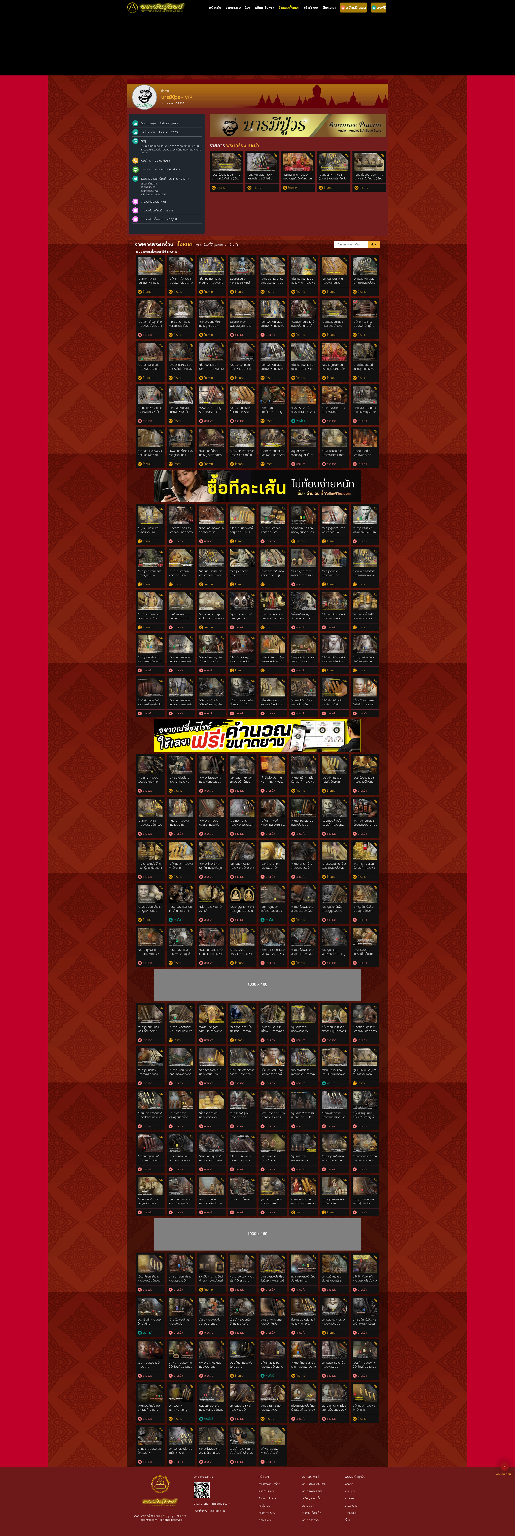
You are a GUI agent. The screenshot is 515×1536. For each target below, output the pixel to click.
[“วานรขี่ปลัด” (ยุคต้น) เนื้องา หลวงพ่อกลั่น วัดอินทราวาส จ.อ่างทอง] (334, 844)
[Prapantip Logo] (160, 1478)
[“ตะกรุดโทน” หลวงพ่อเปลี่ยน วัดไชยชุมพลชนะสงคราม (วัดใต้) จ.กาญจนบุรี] (150, 1007)
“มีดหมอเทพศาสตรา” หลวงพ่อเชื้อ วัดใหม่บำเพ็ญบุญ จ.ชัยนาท (242, 455)
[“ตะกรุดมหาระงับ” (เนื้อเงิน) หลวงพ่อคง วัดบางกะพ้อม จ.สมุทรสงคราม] (273, 1007)
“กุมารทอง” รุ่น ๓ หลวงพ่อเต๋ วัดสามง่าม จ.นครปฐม (240, 1117)
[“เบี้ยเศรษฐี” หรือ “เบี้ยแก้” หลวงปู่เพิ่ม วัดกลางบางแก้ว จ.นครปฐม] (211, 680)
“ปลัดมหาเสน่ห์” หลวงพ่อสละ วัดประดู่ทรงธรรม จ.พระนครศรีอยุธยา (364, 457)
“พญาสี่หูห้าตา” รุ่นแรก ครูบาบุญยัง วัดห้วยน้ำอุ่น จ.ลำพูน (297, 179)
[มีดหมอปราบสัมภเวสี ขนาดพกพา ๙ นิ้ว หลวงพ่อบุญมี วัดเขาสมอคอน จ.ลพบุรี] (303, 1299)
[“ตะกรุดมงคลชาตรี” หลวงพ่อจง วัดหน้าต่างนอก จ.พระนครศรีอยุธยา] (303, 800)
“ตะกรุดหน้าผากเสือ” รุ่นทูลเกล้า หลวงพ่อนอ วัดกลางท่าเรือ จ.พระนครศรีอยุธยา (302, 784)
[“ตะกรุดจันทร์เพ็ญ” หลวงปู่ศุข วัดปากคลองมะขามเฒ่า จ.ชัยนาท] (211, 302)
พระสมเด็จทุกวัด (355, 1476)
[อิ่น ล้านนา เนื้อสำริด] (242, 1179)
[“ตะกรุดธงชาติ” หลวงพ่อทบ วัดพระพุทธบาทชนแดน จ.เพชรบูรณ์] (334, 551)
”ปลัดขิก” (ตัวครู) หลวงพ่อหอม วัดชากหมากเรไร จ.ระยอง (241, 661)
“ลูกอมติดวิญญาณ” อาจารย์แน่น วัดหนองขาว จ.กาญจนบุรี (181, 369)
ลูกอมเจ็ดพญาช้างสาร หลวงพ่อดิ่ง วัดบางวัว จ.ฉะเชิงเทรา (271, 1205)
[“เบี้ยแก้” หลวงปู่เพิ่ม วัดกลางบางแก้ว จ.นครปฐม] (303, 594)
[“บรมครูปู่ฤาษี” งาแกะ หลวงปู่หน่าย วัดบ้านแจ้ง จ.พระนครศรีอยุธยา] (242, 887)
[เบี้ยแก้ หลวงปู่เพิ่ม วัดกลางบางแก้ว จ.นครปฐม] (242, 1299)
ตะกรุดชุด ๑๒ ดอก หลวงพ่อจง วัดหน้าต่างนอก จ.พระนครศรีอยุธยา (272, 1412)
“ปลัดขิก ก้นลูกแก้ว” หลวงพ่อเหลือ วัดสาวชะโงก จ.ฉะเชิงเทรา (365, 1031)
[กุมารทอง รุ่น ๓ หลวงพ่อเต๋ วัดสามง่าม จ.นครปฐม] (242, 1256)
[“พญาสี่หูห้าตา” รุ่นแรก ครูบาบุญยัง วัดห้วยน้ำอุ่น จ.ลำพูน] (334, 345)
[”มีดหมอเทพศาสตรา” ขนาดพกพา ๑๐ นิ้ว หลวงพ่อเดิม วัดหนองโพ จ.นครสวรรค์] (150, 388)
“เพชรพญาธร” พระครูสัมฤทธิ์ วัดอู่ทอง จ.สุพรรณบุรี (180, 1117)
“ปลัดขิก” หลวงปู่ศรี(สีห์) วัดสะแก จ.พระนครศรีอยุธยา (333, 782)
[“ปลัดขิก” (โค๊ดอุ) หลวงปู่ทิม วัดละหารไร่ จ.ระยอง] (211, 431)
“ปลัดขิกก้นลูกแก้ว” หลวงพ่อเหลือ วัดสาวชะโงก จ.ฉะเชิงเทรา (211, 1160)
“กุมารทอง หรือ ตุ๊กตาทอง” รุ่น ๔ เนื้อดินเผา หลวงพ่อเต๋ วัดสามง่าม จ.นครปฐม (150, 870)
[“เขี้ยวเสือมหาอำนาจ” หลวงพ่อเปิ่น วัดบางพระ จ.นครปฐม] (273, 680)
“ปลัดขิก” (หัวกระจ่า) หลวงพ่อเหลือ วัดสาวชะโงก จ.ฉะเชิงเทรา (181, 283)
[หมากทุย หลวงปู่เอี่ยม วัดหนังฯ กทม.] (303, 1256)
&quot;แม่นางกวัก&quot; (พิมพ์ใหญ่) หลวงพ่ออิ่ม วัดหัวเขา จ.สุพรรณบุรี (241, 285)
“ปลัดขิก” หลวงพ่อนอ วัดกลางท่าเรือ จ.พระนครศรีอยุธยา (211, 532)
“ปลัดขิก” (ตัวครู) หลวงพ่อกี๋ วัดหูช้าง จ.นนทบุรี (363, 326)
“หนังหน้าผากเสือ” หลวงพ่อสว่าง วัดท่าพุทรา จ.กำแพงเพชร (333, 455)
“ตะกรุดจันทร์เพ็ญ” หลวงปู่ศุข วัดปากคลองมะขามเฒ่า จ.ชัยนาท (210, 328)
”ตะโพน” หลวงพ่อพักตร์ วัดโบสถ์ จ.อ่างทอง (179, 575)
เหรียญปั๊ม (351, 1512)
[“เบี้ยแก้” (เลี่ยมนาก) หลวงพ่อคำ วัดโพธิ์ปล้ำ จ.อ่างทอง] (273, 1050)
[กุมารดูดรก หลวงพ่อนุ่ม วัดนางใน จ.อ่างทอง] (334, 1179)
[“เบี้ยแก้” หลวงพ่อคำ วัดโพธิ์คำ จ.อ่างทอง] (365, 680)
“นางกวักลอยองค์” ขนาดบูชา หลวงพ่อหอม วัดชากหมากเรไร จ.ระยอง (365, 371)
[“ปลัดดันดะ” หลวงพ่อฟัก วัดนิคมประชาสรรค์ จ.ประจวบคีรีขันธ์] (181, 844)
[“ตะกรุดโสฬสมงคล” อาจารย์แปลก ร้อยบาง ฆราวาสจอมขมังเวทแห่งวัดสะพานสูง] (303, 887)
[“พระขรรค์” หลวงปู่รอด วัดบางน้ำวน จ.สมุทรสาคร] (211, 388)
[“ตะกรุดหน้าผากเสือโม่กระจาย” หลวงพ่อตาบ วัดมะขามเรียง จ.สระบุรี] (273, 594)
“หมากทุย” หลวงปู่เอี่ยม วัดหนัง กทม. (148, 780)
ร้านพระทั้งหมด (289, 7)
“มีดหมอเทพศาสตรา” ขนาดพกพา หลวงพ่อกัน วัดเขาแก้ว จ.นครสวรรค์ (272, 371)
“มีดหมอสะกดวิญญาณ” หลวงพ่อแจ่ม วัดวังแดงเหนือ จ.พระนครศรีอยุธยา (241, 956)
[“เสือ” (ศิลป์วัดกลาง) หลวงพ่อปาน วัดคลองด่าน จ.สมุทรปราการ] (334, 388)
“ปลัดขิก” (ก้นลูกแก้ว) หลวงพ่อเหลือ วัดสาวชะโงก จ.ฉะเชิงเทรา (150, 326)
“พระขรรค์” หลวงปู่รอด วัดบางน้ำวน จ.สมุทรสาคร (210, 412)
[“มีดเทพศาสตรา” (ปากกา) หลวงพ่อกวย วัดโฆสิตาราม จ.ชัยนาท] (211, 345)
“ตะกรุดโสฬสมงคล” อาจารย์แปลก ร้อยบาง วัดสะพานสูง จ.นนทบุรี (302, 956)
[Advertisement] (257, 43)
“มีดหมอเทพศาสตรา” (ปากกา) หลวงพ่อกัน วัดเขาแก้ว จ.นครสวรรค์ (365, 285)
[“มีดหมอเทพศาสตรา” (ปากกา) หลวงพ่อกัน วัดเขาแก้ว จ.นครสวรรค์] (365, 259)
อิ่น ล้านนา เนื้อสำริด (241, 1199)
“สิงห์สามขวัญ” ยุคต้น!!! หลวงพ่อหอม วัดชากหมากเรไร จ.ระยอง (211, 620)
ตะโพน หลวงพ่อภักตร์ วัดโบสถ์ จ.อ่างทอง (180, 1365)
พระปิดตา (308, 1505)
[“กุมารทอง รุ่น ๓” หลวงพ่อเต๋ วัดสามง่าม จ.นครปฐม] (303, 1136)
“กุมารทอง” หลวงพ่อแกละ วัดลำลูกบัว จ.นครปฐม (180, 1203)
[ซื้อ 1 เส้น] (257, 472)
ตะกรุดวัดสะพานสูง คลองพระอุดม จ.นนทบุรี (210, 1367)
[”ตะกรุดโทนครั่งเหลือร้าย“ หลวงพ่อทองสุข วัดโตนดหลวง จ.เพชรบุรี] (303, 1342)
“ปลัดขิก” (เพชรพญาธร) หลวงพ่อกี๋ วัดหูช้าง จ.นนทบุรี (150, 455)
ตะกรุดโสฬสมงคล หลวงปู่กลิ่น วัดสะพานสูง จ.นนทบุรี (364, 1203)
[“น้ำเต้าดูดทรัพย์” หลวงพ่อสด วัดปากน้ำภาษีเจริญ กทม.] (211, 1093)
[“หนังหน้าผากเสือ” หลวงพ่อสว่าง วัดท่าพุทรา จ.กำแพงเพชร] (334, 431)
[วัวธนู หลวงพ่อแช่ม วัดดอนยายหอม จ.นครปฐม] (211, 1299)
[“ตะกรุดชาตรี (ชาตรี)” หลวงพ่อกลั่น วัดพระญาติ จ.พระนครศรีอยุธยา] (273, 930)
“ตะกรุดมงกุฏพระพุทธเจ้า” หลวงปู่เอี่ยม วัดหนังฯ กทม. (333, 954)
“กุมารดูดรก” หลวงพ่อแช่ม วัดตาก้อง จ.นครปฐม (180, 326)
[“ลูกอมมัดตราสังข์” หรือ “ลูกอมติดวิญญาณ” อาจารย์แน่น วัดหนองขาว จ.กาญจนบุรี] (242, 594)
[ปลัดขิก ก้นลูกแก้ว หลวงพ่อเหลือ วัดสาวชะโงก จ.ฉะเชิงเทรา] (365, 1256)
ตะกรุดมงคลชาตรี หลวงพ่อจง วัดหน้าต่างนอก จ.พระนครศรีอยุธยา (241, 1412)
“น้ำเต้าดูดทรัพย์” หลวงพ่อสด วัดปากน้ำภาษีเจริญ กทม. (208, 1119)
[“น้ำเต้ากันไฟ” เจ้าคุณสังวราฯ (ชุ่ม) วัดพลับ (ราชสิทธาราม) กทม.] (334, 1007)
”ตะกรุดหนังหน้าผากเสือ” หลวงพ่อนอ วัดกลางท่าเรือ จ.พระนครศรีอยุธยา (364, 663)
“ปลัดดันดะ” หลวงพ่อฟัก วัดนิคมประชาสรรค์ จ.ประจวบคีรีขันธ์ (181, 870)
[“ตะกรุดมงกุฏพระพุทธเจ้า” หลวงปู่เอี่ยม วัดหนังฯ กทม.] (334, 930)
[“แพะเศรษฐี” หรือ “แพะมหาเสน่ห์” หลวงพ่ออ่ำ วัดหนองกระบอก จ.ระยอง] (303, 388)
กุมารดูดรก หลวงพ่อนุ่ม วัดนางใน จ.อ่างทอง (333, 1203)
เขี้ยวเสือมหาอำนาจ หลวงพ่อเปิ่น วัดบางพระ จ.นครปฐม (149, 1280)
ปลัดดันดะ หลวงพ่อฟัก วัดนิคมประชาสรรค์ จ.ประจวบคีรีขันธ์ (241, 1369)
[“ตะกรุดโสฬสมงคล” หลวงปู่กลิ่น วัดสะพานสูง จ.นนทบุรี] (150, 551)
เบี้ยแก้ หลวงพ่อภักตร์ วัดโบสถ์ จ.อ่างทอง (364, 1365)
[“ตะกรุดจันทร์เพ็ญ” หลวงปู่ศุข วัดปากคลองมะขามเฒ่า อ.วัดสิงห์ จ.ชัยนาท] (365, 887)
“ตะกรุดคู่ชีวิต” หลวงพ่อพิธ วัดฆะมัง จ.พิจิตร (333, 532)
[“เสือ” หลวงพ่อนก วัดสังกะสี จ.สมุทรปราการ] (211, 887)
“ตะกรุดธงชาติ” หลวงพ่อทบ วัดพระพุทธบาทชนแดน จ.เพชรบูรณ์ (333, 577)
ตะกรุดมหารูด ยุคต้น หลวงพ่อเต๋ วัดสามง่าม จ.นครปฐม (333, 1367)
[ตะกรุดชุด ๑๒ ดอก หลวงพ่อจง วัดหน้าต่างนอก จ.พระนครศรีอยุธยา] (273, 1386)
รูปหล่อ (349, 1498)
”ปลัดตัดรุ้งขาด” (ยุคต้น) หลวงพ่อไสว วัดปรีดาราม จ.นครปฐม (272, 661)
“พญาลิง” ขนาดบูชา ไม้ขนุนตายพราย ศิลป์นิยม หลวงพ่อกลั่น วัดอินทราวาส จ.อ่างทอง (365, 827)
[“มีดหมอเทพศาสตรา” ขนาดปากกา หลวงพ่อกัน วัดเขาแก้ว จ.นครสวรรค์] (150, 1093)
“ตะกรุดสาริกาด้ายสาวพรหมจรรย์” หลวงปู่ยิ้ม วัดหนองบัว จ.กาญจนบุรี (303, 870)
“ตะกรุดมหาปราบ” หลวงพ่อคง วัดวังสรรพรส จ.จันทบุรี (148, 1074)
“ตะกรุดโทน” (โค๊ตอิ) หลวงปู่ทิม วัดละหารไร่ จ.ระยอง (302, 532)
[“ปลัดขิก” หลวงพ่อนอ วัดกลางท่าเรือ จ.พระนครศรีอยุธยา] (211, 508)
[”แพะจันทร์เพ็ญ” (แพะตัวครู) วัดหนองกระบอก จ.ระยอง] (181, 431)
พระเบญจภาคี (310, 1476)
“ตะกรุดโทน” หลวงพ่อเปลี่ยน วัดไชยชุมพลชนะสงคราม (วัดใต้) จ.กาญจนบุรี (149, 1033)
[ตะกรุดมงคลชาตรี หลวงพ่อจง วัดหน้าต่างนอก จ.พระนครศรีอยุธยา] (242, 1386)
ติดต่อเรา (329, 7)
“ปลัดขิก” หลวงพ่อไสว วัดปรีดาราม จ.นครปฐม (240, 412)
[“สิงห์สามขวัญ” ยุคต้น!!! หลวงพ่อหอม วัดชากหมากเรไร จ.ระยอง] (211, 594)
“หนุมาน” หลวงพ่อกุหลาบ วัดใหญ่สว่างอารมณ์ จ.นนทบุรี (148, 534)
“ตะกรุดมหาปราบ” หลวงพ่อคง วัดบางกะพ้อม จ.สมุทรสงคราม (150, 661)
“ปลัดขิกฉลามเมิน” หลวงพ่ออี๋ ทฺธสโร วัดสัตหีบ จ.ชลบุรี (150, 704)
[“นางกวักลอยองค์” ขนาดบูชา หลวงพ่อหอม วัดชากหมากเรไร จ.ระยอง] (365, 345)
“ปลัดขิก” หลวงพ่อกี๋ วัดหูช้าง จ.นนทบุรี (241, 530)
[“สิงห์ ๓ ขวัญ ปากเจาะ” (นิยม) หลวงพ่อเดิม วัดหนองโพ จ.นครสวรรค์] (334, 1050)
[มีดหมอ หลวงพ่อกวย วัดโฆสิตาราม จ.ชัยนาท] (181, 1429)
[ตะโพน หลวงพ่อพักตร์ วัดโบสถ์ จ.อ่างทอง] (273, 1429)
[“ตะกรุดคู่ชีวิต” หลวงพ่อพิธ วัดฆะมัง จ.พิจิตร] (334, 508)
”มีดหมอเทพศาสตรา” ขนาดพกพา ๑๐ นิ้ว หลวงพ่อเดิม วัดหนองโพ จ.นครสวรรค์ (150, 414)
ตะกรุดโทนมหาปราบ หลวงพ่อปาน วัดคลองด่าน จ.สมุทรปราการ (180, 1282)
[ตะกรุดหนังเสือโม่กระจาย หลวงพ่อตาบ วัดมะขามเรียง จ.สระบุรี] (303, 1179)
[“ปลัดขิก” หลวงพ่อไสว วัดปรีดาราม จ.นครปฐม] (242, 388)
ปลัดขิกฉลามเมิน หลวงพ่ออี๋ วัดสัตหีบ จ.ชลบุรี (272, 1367)
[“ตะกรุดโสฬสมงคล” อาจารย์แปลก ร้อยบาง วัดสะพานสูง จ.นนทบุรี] (303, 930)
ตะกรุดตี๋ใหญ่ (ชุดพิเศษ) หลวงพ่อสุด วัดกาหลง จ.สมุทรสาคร (332, 1282)
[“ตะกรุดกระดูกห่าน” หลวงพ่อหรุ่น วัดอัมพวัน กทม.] (334, 259)
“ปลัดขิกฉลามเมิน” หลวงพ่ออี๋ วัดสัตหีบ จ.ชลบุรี (149, 369)
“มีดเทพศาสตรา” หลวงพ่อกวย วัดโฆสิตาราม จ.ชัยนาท (241, 825)
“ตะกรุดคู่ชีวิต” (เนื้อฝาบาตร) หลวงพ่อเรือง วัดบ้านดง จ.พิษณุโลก (241, 1033)
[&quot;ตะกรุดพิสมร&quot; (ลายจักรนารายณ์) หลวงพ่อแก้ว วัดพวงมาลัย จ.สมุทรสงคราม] (242, 302)
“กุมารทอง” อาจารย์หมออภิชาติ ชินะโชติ (302, 1115)
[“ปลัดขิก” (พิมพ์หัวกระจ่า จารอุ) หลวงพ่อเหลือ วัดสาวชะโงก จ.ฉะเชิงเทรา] (242, 1136)
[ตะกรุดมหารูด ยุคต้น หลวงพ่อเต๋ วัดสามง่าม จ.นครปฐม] (334, 1342)
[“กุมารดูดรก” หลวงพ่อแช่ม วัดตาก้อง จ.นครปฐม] (181, 302)
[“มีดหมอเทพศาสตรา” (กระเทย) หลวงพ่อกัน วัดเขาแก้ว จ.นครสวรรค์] (211, 259)
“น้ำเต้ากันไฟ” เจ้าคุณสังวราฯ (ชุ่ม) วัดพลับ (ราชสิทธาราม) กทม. (334, 1031)
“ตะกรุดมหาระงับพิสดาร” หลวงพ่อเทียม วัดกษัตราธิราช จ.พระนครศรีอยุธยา (211, 827)
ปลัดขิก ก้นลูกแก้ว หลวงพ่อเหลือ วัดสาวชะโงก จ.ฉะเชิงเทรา (365, 1280)
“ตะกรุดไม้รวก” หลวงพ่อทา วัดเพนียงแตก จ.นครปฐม (303, 704)
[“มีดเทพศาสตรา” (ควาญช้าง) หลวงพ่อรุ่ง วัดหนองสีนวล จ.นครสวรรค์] (303, 1050)
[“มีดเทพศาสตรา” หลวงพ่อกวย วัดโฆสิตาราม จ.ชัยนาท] (242, 800)
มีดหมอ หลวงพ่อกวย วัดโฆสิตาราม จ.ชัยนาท (180, 1453)
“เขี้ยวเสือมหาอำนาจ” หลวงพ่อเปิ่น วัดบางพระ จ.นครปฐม (272, 704)
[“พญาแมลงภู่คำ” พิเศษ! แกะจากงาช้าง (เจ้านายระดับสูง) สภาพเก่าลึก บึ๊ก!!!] (211, 1007)
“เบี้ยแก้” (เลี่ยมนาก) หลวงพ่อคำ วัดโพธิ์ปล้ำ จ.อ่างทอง (272, 1074)
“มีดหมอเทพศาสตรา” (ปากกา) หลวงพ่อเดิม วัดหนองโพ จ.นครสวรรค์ (333, 179)
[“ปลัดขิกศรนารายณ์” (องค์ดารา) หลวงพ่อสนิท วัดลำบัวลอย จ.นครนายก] (211, 930)
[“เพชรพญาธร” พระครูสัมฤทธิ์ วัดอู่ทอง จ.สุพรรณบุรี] (181, 1093)
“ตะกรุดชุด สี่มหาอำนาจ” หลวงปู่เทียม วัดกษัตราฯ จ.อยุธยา (271, 414)
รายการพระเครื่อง (238, 7)
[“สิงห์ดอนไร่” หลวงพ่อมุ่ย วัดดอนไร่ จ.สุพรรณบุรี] (150, 1179)
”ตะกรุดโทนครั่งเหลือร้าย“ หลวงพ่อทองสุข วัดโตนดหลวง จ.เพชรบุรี (303, 1369)
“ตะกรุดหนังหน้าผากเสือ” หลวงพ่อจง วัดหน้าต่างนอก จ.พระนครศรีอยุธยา (180, 1076)
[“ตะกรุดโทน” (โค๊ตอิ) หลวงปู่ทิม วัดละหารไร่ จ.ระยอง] (303, 508)
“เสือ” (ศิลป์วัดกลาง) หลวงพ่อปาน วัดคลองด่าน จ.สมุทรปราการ (333, 414)
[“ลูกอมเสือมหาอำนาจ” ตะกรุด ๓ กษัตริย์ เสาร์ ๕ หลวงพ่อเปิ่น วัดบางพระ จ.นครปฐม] (150, 887)
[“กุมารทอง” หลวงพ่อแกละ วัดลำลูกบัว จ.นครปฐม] (181, 1179)
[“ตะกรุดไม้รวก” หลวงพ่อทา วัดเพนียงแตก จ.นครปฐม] (303, 680)
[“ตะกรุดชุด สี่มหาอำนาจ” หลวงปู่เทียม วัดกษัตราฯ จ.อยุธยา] (273, 388)
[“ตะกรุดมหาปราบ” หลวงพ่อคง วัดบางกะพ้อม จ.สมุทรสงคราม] (150, 637)
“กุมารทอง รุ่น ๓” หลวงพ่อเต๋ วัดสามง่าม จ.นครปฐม (302, 1160)
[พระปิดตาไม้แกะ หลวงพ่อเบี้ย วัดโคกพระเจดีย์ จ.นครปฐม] (211, 1179)
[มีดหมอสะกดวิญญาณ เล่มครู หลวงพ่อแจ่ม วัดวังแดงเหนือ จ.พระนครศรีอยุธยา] (181, 1386)
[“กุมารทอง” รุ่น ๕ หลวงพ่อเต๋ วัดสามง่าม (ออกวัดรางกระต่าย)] (303, 1007)
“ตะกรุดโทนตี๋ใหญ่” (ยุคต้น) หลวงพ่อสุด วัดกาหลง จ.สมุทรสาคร (210, 870)
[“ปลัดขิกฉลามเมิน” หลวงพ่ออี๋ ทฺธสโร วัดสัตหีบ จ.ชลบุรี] (150, 680)
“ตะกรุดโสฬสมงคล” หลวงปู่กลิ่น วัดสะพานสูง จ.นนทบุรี (149, 575)
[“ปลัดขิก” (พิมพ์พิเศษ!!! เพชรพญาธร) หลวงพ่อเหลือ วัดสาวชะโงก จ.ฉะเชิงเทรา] (273, 800)
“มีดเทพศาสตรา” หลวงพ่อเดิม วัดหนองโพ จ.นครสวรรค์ (150, 825)
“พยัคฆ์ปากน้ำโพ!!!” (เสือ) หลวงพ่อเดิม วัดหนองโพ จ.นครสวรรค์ (365, 620)
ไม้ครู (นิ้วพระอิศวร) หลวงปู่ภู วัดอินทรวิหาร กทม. (179, 1324)
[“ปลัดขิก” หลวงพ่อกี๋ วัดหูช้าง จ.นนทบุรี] (242, 508)
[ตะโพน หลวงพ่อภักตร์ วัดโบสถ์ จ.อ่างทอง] (181, 1342)
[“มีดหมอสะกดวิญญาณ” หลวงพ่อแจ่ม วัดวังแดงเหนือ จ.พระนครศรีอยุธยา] (242, 930)
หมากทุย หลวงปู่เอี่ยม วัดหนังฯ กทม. (303, 1278)
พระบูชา (350, 1491)
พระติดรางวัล (310, 1520)
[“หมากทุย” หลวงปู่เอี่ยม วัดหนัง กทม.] (150, 757)
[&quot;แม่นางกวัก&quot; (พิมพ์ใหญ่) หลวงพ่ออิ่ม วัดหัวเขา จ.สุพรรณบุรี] (242, 259)
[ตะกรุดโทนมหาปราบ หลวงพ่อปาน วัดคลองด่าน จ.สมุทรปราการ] (181, 1256)
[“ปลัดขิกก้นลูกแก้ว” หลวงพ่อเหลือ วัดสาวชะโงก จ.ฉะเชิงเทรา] (211, 1136)
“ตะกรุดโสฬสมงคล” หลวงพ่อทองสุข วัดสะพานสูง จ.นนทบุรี (210, 782)
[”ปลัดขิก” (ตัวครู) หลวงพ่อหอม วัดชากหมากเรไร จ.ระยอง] (242, 637)
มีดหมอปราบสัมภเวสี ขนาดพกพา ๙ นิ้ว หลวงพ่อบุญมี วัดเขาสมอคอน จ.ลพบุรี (303, 1326)
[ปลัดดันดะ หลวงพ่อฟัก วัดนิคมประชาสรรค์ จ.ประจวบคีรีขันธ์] (242, 1342)
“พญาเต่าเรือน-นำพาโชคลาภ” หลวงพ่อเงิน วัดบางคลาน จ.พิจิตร (303, 663)
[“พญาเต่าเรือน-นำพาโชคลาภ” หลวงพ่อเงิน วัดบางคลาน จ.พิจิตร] (303, 637)
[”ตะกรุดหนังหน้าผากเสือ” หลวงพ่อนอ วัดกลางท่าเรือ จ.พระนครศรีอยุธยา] (365, 637)
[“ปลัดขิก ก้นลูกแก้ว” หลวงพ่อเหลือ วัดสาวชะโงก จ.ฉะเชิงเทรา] (365, 1007)
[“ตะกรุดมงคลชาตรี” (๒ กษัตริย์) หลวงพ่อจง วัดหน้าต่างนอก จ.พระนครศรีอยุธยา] (181, 1007)
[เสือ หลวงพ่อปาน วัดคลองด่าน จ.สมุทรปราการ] (150, 1342)
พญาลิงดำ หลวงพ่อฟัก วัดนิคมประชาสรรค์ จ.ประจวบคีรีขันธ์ (149, 1326)
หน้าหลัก (215, 7)
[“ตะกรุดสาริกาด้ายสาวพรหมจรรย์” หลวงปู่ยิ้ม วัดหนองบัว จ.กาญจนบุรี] (303, 844)
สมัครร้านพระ (267, 1512)
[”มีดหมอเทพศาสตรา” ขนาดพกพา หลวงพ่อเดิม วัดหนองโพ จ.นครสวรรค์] (181, 637)
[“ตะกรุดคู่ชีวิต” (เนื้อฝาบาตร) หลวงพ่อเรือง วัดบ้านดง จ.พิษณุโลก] (242, 1007)
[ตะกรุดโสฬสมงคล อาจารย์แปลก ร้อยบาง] (211, 1429)
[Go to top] (504, 1466)
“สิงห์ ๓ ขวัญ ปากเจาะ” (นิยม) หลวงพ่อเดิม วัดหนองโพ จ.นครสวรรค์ (333, 1076)
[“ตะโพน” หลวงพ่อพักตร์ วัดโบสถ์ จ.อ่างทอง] (273, 508)
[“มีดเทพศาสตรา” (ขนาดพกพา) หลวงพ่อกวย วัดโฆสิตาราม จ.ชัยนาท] (150, 259)
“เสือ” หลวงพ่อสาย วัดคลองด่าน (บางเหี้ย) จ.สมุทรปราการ (149, 618)
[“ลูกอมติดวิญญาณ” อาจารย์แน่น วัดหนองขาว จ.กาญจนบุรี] (181, 345)
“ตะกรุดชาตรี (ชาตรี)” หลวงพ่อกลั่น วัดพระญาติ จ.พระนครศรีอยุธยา (273, 956)
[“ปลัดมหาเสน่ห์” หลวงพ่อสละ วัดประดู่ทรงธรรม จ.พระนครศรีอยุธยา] (365, 431)
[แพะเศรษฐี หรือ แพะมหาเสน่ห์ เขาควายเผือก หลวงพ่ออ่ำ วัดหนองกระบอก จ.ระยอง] (150, 1386)
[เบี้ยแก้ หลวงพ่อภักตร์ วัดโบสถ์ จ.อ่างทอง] (365, 1342)
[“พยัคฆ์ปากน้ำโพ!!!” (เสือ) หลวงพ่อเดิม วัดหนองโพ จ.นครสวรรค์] (365, 594)
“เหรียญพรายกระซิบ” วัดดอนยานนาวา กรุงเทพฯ (271, 1160)
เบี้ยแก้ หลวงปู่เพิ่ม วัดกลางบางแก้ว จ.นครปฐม (240, 1324)
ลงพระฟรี (265, 1520)
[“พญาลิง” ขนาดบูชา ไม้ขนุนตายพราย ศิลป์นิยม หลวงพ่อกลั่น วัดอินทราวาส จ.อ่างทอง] (365, 800)
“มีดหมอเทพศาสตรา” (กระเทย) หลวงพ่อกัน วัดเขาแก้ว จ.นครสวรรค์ (211, 285)
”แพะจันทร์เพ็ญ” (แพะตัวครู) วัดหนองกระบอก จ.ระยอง (181, 455)
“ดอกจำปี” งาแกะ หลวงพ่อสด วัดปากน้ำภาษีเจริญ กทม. (270, 870)
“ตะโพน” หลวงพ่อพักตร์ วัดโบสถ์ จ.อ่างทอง (271, 532)
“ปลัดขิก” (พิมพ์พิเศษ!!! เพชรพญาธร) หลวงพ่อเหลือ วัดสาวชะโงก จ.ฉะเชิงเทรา (273, 827)
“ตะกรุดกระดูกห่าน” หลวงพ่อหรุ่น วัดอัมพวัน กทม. (333, 283)
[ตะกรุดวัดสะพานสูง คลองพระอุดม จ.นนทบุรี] (211, 1342)
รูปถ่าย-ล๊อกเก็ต (311, 1512)
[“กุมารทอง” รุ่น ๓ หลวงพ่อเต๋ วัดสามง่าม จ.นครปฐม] (242, 1093)
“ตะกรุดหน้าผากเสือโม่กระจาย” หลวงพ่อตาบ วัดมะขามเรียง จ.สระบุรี (272, 620)
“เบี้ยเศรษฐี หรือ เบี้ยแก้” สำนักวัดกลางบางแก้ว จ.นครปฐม (180, 911)
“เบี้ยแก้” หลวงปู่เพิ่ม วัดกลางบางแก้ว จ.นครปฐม (302, 618)
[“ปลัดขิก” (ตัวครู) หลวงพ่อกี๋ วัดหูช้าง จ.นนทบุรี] (365, 302)
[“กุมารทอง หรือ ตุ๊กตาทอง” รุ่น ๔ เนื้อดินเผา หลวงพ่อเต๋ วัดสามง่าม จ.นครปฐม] (150, 844)
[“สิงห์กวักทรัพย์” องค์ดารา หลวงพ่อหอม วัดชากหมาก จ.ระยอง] (365, 1136)
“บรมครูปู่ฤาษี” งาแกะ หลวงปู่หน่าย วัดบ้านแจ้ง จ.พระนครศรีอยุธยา (242, 913)
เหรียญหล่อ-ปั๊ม (311, 1498)
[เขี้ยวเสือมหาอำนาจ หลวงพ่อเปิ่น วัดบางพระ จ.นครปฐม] (150, 1256)
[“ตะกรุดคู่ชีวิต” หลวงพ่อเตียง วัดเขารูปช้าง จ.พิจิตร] (273, 551)
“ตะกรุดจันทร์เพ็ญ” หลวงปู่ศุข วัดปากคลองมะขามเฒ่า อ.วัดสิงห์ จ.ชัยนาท (363, 913)
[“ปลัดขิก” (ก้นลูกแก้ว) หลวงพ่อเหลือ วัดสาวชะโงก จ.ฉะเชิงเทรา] (150, 302)
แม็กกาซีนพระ (264, 7)
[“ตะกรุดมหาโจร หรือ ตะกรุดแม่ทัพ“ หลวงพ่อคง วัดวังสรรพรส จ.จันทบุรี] (273, 259)
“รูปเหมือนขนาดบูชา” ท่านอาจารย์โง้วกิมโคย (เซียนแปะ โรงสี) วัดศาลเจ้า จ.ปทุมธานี (226, 181)
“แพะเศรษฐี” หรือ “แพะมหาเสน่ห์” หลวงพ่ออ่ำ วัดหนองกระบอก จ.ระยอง (303, 414)
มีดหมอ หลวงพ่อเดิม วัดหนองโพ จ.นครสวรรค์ (149, 1453)
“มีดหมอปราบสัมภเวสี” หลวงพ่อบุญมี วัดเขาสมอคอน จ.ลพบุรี (364, 412)
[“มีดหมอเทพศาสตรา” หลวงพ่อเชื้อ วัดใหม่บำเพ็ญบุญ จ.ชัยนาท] (242, 431)
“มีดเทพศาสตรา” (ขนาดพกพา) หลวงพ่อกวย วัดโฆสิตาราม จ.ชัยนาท (150, 285)
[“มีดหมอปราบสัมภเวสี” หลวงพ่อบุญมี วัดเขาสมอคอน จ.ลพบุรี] (365, 388)
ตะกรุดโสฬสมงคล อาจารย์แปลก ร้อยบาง (209, 1453)
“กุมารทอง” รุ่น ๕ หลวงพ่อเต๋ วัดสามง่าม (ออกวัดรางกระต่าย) (302, 1033)
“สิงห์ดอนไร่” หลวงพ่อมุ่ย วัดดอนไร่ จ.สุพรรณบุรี (148, 1203)
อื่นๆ (347, 1520)
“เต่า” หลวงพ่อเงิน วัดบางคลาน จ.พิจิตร (273, 1115)
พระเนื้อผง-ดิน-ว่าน (314, 1483)
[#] (202, 1483)
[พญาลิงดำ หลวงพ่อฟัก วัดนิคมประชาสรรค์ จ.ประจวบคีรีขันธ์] (150, 1299)
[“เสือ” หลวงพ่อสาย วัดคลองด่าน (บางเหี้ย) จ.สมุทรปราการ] (150, 594)
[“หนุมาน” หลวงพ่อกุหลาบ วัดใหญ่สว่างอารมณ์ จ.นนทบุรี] (150, 508)
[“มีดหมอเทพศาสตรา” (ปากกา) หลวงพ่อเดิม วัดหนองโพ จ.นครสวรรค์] (365, 551)
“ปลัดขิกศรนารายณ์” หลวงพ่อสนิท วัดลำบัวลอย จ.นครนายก (303, 326)
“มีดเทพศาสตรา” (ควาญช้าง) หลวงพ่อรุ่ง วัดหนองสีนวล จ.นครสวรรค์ (303, 1076)
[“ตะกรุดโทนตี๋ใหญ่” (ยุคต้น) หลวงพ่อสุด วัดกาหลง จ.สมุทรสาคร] (211, 844)
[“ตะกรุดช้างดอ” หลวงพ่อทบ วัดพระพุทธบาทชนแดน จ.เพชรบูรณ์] (242, 551)
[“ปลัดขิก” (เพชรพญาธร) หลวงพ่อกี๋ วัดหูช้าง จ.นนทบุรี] (150, 431)
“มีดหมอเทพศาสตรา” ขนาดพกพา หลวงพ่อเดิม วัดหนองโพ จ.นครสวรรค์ (303, 285)
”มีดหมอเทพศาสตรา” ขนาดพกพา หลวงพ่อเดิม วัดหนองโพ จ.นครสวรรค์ (181, 663)
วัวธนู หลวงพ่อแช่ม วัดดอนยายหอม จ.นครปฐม (209, 1324)
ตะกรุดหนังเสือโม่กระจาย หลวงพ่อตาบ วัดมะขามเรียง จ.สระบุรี (303, 1205)
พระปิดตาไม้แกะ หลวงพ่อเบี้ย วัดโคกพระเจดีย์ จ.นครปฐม (210, 1203)
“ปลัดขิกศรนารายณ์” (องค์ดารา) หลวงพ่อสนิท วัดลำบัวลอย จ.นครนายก (211, 956)
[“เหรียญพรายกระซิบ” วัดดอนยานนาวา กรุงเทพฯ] (273, 1136)
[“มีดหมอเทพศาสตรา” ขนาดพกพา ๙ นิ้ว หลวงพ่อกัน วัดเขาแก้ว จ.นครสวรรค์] (181, 388)
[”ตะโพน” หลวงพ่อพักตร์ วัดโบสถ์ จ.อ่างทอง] (181, 551)
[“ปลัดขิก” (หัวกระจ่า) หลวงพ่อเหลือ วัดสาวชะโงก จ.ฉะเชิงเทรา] (181, 259)
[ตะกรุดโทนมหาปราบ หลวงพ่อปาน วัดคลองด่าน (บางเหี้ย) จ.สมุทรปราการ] (334, 1299)
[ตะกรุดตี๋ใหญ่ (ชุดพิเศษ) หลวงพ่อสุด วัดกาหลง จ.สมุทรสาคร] (334, 1256)
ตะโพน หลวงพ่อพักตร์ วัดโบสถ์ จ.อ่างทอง (270, 1453)
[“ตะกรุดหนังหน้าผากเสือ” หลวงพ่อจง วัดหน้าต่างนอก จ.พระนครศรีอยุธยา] (181, 1050)
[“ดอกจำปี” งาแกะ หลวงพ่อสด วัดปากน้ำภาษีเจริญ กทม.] (273, 844)
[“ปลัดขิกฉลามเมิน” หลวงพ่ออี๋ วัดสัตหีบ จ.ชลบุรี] (150, 345)
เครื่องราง (351, 1505)
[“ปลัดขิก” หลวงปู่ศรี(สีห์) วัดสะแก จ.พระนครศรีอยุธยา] (334, 757)
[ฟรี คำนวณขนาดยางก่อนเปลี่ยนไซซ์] (257, 721)
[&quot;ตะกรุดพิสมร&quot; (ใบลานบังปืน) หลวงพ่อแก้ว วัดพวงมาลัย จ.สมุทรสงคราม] (303, 431)
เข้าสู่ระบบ (311, 7)
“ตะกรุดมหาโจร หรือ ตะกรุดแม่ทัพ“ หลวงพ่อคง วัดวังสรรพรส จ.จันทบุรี (273, 285)
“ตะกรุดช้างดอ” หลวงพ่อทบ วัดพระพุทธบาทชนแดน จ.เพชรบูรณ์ (241, 577)
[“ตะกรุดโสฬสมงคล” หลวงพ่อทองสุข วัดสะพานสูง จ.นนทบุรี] (211, 757)
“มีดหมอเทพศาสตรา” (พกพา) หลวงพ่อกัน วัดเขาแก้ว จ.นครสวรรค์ (242, 1076)
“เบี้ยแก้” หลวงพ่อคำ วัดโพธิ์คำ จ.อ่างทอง (364, 702)
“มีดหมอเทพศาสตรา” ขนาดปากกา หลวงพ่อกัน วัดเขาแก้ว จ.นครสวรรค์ (150, 1119)
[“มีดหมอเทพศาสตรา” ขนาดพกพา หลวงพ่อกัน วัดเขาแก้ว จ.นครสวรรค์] (273, 345)
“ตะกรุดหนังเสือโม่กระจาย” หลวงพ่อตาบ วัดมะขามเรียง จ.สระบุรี (179, 784)
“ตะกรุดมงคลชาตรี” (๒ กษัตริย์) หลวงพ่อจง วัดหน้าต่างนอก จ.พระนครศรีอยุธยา (180, 1033)
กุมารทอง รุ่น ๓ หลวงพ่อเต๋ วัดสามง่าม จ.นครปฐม (242, 1280)
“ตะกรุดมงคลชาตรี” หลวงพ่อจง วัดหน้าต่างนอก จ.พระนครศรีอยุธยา (302, 827)
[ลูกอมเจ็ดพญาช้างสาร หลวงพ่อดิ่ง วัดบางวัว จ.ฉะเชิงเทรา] (273, 1179)
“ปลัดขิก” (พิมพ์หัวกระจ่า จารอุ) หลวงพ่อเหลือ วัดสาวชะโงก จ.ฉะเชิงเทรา (242, 1162)
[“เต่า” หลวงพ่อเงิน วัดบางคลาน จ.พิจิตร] (273, 1093)
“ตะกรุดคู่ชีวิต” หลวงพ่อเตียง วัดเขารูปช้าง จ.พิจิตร (272, 575)
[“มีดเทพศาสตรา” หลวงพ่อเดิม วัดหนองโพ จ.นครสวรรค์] (150, 800)
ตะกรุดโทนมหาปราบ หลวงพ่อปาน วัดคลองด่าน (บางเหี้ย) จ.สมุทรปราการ (333, 1326)
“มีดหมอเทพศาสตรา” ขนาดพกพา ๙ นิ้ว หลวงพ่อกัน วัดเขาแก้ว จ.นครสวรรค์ (181, 414)
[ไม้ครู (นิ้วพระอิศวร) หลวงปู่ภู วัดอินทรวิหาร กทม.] (181, 1299)
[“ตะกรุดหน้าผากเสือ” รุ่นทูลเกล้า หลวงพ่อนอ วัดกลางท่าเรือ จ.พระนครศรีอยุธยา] (303, 757)
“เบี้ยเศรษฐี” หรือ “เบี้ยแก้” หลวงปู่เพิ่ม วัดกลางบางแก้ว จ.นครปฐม (210, 706)
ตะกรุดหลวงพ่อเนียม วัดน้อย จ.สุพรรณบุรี (272, 1278)
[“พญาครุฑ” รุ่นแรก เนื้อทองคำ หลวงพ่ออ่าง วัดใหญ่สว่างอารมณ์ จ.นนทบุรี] (365, 844)
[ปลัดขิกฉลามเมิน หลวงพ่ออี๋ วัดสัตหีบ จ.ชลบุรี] (273, 1342)
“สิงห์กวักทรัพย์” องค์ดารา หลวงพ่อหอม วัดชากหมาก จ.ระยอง (365, 1160)
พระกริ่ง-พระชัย (312, 1491)
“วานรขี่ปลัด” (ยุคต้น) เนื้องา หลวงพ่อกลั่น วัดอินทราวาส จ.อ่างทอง (334, 870)
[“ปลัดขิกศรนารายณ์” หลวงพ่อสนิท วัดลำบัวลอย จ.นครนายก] (303, 302)
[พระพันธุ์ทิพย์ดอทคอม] (156, 4)
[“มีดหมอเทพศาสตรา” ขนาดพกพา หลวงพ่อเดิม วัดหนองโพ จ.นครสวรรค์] (303, 259)
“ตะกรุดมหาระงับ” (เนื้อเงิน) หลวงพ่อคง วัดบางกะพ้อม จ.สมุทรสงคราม (272, 1033)
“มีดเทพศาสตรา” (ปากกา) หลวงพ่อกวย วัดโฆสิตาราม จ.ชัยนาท (261, 179)
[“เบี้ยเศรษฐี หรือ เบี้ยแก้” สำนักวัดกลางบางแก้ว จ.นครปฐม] (181, 887)
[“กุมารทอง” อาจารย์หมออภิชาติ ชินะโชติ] (303, 1093)
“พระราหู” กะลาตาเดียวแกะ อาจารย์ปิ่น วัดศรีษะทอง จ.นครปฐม (302, 577)
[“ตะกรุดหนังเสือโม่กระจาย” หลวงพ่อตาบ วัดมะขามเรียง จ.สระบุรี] (181, 757)
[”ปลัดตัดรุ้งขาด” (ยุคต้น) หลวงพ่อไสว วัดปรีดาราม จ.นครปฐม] (273, 637)
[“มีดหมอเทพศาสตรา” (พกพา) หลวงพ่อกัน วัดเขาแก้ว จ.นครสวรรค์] (242, 1050)
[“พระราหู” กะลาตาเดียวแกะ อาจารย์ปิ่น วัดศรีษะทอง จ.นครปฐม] (303, 551)
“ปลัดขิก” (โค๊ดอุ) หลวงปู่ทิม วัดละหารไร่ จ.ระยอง (210, 455)
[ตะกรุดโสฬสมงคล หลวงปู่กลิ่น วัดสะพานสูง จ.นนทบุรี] (365, 1179)
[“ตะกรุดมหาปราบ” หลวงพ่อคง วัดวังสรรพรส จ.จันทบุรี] (150, 1050)
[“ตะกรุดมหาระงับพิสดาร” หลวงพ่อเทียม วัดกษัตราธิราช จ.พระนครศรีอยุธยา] (211, 800)
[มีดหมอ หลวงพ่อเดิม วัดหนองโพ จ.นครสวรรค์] (150, 1429)
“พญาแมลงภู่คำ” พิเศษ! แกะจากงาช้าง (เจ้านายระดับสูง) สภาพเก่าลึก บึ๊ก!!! (210, 1033)
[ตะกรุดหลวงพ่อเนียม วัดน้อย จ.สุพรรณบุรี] (273, 1256)
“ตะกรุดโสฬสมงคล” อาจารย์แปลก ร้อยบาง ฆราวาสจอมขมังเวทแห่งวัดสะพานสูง (303, 913)
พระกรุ (349, 1483)
